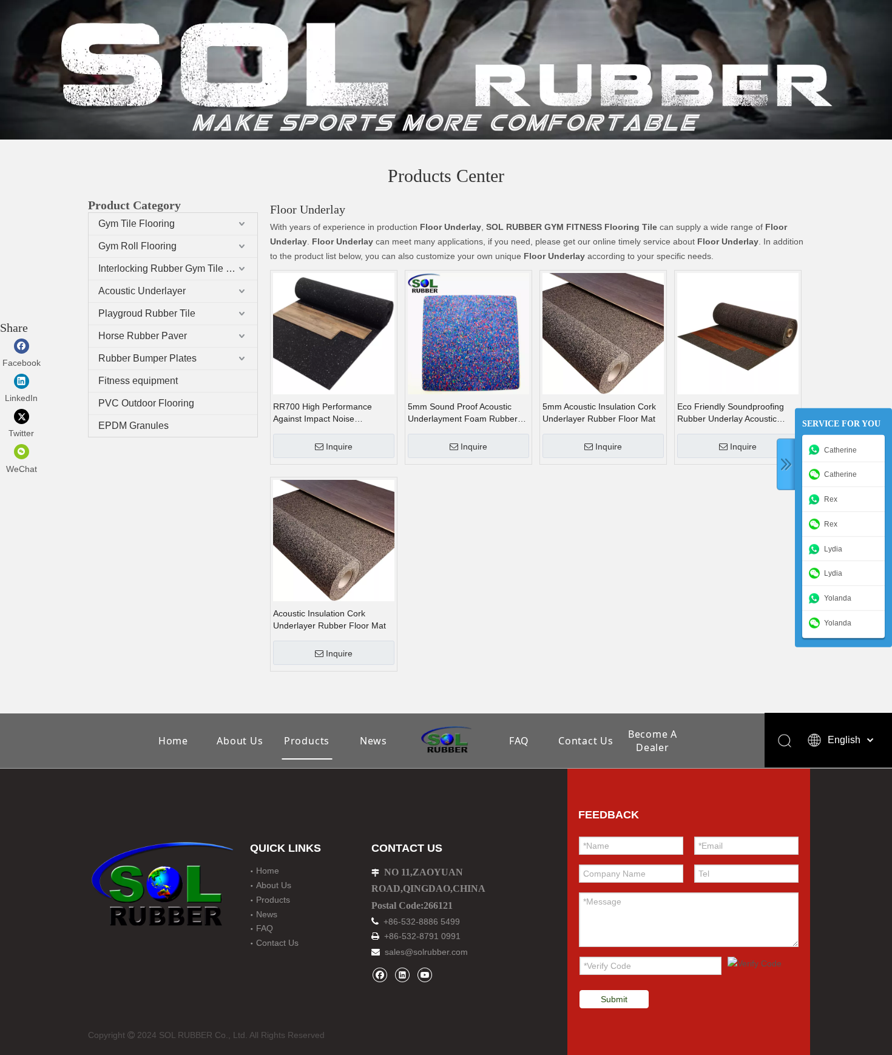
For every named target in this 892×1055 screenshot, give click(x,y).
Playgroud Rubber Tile (146, 313)
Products (306, 740)
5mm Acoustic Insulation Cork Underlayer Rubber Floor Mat (599, 412)
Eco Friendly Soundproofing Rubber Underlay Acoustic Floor (730, 413)
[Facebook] (379, 974)
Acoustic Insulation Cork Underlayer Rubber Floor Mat (329, 619)
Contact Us (585, 740)
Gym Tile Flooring (136, 223)
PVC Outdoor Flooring (146, 403)
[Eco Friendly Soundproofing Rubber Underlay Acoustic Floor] (738, 333)
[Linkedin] (402, 974)
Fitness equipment (138, 381)
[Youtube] (424, 974)
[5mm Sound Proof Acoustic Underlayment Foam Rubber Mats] (468, 333)
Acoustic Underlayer (142, 291)
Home (173, 740)
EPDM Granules (133, 425)
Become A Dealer (652, 740)
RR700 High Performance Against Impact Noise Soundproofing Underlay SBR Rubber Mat (329, 413)
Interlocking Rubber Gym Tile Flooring (177, 268)
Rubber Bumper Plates (147, 358)
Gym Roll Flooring (137, 246)
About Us (240, 740)
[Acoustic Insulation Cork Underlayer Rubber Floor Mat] (333, 540)
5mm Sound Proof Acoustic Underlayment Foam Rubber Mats (463, 413)
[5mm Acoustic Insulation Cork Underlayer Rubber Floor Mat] (603, 333)
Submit (614, 999)
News (373, 740)
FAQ (519, 740)
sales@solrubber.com (426, 952)
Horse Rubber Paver (142, 336)
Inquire (339, 446)
